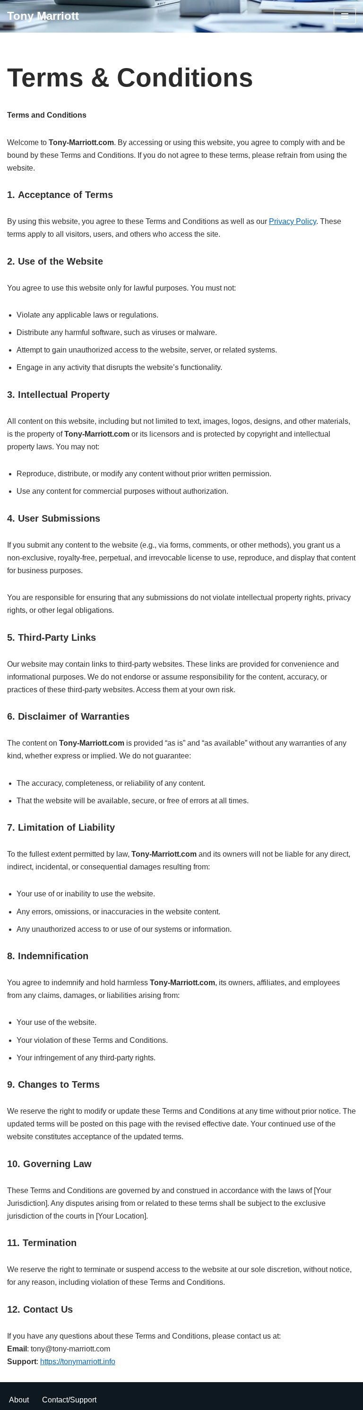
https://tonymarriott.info (77, 1362)
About (19, 1400)
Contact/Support (69, 1400)
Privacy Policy (292, 221)
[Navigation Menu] (345, 16)
